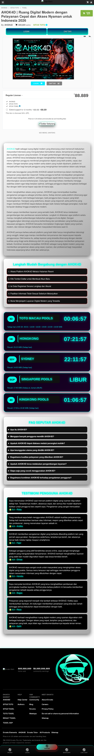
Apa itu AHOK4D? (18, 429)
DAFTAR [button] (52, 83)
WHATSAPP (66, 752)
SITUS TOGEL (8, 709)
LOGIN (26, 31)
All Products (45, 732)
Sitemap (45, 718)
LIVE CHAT (84, 752)
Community (34, 700)
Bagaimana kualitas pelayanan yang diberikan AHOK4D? (36, 457)
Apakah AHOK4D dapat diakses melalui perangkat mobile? (37, 443)
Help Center (22, 700)
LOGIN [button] (36, 83)
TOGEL (24, 8)
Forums (32, 709)
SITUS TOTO (14, 8)
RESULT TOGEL (9, 718)
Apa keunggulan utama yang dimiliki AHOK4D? (32, 450)
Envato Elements (10, 732)
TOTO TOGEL (8, 713)
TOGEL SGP (8, 723)
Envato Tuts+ (32, 732)
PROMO (9, 752)
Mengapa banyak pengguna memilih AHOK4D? (32, 436)
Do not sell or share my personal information (60, 713)
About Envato (47, 700)
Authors (21, 704)
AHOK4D (4, 8)
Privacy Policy (47, 709)
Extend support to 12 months (28, 110)
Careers (45, 704)
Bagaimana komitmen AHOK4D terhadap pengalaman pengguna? (40, 477)
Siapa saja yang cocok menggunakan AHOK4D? (32, 470)
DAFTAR (67, 31)
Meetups (33, 713)
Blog (31, 704)
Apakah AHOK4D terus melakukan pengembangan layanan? (38, 463)
